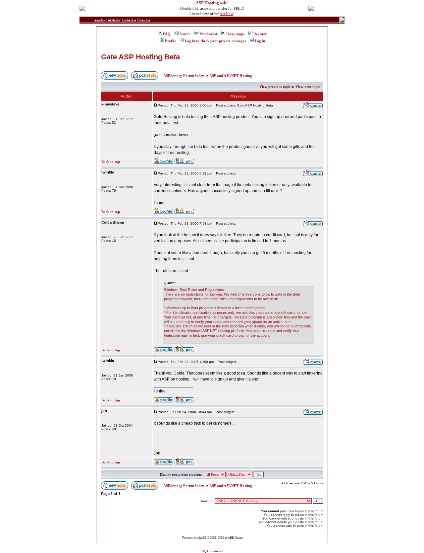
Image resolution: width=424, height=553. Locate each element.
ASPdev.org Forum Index (183, 76)
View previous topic (275, 87)
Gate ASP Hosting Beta (140, 57)
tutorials (129, 20)
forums (144, 20)
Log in (260, 41)
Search (185, 34)
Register (260, 34)
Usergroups (235, 34)
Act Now (226, 14)
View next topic (307, 87)
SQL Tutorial (212, 551)
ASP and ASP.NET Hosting (230, 76)
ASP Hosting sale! (212, 2)
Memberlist (208, 34)
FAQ (167, 34)
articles (114, 20)
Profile (170, 41)
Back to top (110, 162)
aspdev (99, 20)
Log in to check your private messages (215, 41)
